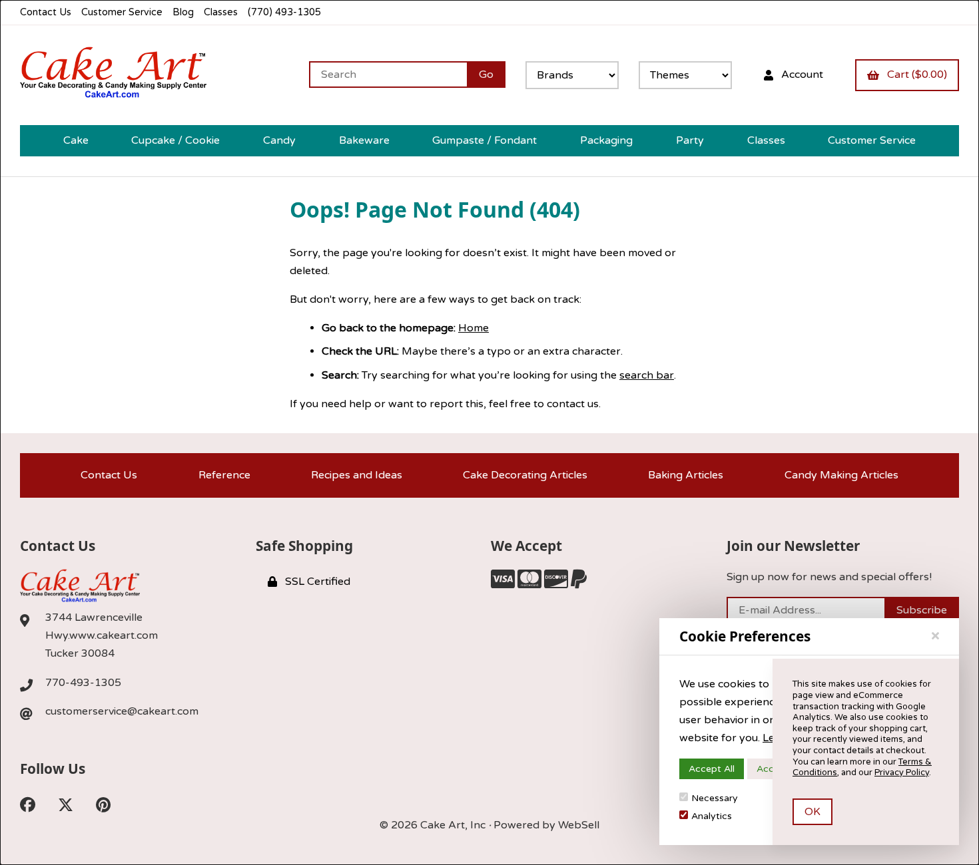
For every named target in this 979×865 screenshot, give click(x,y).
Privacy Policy (901, 772)
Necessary (714, 798)
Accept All (712, 769)
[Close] (935, 636)
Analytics (711, 816)
